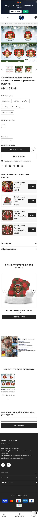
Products (9, 24)
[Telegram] (18, 166)
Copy (25, 11)
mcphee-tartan (8, 399)
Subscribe (19, 425)
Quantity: (4, 137)
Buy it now (19, 156)
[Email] (22, 166)
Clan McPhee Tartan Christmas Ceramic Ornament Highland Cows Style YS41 (8, 391)
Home (2, 24)
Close (36, 2)
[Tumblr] (14, 166)
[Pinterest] (10, 166)
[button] (31, 60)
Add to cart (15, 149)
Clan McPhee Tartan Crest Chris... (19, 185)
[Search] (8, 18)
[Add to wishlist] (13, 375)
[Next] (33, 291)
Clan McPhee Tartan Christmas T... (20, 213)
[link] (33, 149)
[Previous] (4, 291)
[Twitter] (6, 166)
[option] (19, 44)
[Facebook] (2, 166)
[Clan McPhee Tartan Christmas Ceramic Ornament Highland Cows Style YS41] (8, 381)
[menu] (2, 18)
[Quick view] (13, 379)
